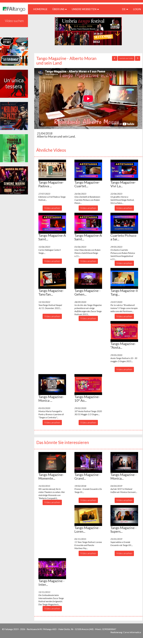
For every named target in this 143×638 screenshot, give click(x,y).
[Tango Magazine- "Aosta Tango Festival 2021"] (124, 331)
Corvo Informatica (132, 632)
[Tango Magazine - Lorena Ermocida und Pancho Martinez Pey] (88, 515)
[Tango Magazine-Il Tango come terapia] (124, 278)
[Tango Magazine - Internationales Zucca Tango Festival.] (52, 568)
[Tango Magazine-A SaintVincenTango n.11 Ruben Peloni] (88, 223)
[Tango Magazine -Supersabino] (124, 515)
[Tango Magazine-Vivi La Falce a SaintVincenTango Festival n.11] (124, 170)
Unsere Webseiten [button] (84, 9)
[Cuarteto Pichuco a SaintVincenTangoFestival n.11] (124, 223)
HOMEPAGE (41, 9)
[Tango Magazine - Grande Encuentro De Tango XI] (88, 462)
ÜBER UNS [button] (58, 9)
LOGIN (137, 9)
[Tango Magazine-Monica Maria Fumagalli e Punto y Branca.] (52, 384)
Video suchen (14, 21)
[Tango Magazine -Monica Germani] (124, 462)
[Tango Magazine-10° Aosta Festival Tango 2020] (88, 384)
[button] (52, 170)
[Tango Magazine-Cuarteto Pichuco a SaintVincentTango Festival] (88, 170)
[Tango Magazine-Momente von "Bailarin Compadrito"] (52, 462)
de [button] (124, 9)
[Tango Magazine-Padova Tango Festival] (52, 170)
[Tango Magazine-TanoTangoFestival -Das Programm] (52, 278)
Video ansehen (52, 208)
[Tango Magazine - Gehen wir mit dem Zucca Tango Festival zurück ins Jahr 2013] (88, 278)
